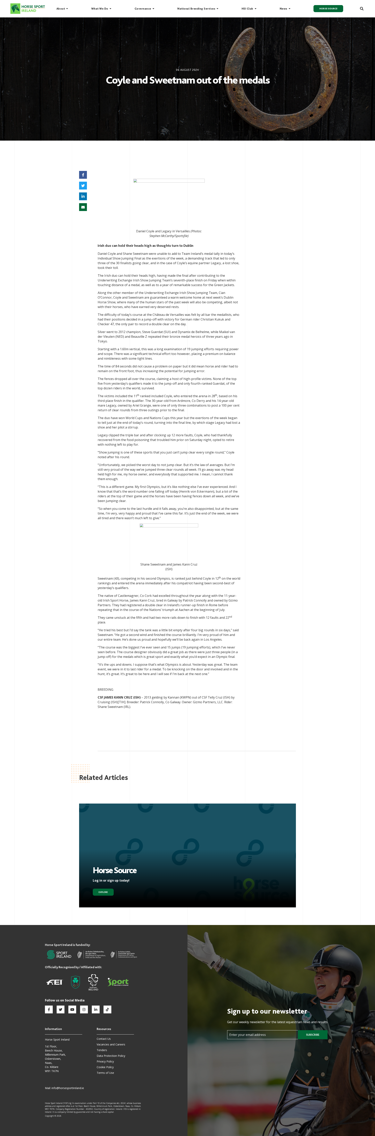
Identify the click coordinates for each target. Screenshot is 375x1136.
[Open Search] (359, 8)
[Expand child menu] (67, 8)
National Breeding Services (196, 8)
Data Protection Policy (111, 1056)
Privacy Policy (105, 1061)
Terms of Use (105, 1073)
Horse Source (328, 8)
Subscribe (312, 1034)
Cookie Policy (105, 1067)
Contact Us (104, 1039)
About (60, 8)
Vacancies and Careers (111, 1044)
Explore (103, 892)
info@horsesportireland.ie (68, 1088)
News (283, 8)
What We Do (99, 8)
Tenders (102, 1050)
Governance (143, 8)
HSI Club (247, 8)
